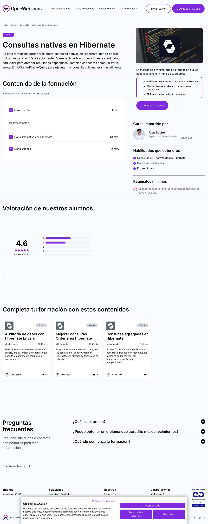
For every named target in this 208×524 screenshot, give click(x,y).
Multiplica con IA (129, 8)
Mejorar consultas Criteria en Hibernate (74, 336)
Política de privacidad (103, 501)
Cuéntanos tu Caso (188, 8)
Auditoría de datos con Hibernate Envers (24, 336)
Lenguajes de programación (45, 25)
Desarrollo (24, 25)
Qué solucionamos (60, 8)
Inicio (6, 25)
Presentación (21, 122)
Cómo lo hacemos (84, 8)
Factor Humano (107, 8)
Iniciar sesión (158, 8)
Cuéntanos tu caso (152, 105)
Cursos (14, 25)
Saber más (186, 137)
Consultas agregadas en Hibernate (127, 336)
